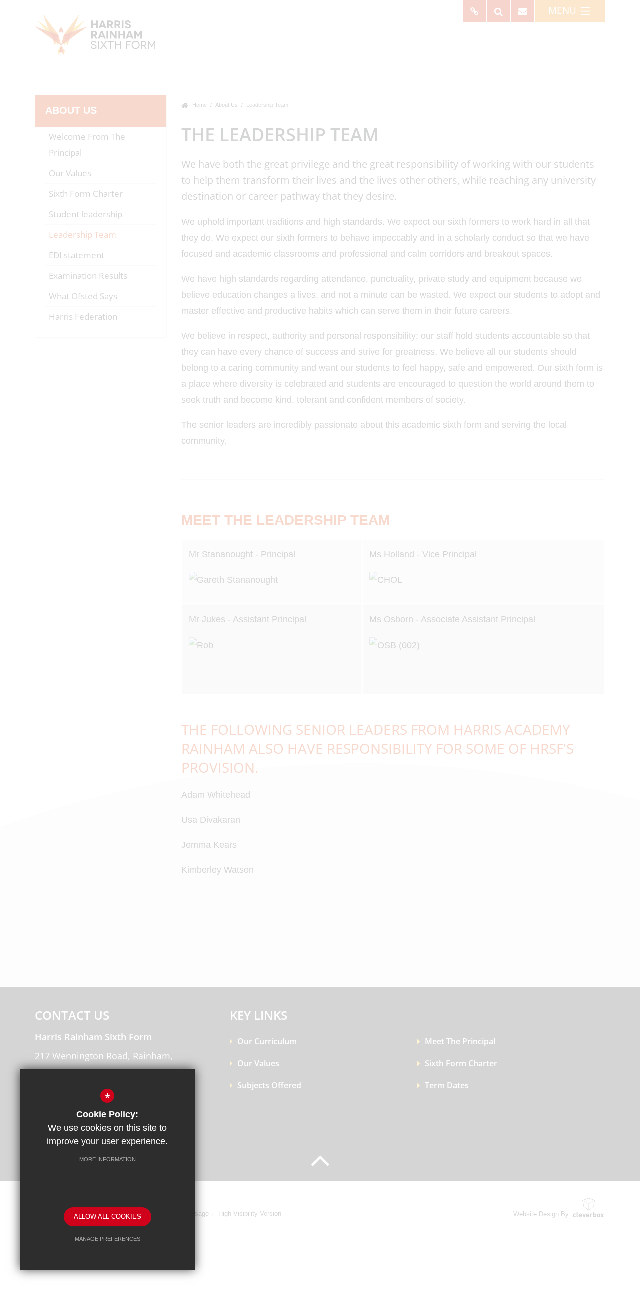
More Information (108, 1159)
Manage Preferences (107, 1239)
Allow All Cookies (108, 1216)
